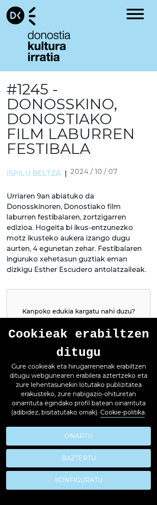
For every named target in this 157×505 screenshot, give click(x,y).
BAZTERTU (78, 458)
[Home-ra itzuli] (38, 33)
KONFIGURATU (78, 480)
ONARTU (78, 436)
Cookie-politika (122, 412)
